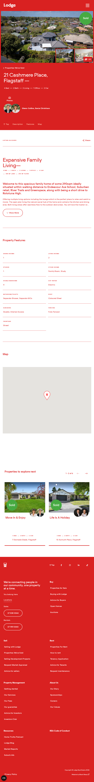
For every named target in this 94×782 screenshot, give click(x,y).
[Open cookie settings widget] (4, 778)
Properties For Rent (58, 647)
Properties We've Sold (13, 653)
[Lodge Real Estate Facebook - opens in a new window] (61, 565)
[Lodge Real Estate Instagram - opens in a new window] (70, 565)
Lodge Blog (9, 743)
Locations (8, 600)
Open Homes (56, 606)
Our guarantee (10, 707)
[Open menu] (87, 5)
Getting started (11, 689)
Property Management (14, 683)
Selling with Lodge (12, 647)
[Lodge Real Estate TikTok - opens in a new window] (87, 565)
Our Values (55, 707)
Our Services (9, 695)
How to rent (55, 653)
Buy (51, 582)
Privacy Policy (11, 774)
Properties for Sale (58, 588)
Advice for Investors (13, 713)
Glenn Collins (28, 108)
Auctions (54, 612)
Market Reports (11, 749)
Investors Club (10, 719)
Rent (52, 641)
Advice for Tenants (58, 665)
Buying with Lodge (58, 594)
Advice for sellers (11, 671)
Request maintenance (59, 671)
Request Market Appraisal (15, 665)
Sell (5, 641)
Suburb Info (9, 755)
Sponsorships (56, 695)
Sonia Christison (42, 108)
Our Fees (8, 701)
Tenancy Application (59, 659)
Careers (53, 701)
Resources (8, 731)
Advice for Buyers (58, 600)
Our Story (54, 689)
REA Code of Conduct (60, 731)
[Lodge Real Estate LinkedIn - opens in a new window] (78, 565)
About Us (54, 683)
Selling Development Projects (17, 659)
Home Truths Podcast (13, 737)
